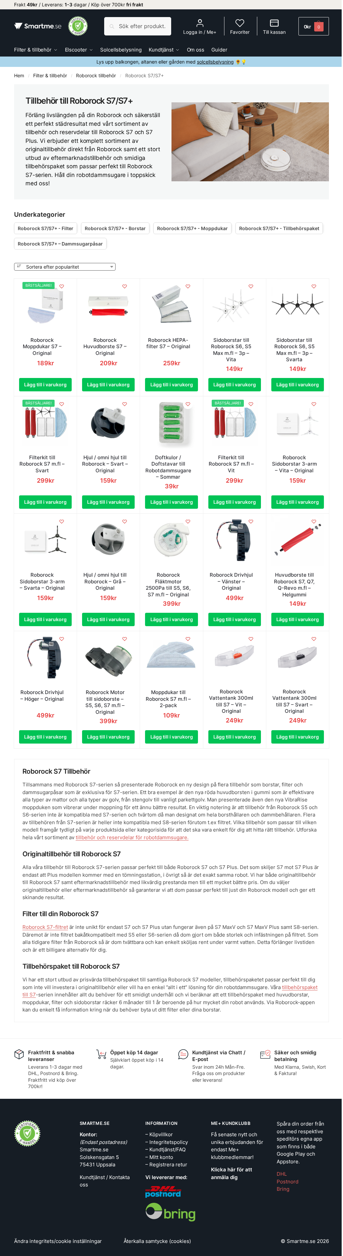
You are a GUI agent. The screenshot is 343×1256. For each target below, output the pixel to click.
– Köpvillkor (159, 1134)
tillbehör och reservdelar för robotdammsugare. (132, 837)
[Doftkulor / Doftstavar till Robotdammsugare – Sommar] (171, 422)
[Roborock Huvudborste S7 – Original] (108, 305)
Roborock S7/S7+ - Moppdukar (192, 228)
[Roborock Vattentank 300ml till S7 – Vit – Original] (234, 657)
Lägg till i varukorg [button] (45, 384)
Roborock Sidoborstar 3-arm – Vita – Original (294, 464)
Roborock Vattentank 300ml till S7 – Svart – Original (294, 701)
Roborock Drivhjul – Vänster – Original (231, 581)
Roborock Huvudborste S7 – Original (105, 346)
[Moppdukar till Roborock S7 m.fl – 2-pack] (171, 657)
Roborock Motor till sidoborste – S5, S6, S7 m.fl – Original (105, 702)
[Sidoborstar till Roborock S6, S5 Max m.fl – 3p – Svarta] (297, 305)
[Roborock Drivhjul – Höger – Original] (45, 657)
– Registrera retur (166, 1164)
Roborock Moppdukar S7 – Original (42, 346)
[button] (313, 26)
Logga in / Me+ (199, 32)
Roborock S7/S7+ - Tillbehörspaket (279, 228)
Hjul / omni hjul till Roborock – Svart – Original (105, 464)
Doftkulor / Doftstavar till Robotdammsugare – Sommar (168, 467)
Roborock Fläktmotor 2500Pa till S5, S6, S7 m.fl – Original (168, 585)
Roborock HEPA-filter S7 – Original (168, 343)
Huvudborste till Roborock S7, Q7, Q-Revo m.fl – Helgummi (294, 585)
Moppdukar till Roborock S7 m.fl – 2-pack (168, 698)
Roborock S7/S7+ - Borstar (115, 228)
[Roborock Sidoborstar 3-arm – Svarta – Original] (45, 540)
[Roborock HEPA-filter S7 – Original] (171, 305)
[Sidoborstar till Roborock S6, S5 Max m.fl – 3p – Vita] (234, 305)
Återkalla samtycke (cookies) (157, 1241)
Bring (283, 1189)
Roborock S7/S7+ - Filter (45, 228)
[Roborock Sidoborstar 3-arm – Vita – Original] (297, 422)
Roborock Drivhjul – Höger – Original (42, 695)
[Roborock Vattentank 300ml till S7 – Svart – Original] (297, 657)
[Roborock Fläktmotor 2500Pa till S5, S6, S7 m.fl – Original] (171, 540)
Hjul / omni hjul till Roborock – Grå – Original (105, 581)
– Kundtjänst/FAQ (165, 1149)
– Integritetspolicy (166, 1142)
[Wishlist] (62, 286)
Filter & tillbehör (50, 75)
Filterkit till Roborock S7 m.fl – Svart (42, 464)
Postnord (287, 1181)
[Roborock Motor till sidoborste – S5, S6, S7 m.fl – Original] (108, 657)
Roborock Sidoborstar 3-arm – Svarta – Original (42, 581)
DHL (282, 1174)
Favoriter (240, 32)
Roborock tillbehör (96, 75)
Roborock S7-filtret (45, 927)
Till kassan (274, 32)
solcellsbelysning (215, 62)
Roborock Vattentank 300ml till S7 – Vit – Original (231, 701)
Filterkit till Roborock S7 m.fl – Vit (231, 464)
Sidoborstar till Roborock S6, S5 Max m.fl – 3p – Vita (231, 350)
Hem (19, 75)
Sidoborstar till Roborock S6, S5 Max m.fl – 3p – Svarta (294, 350)
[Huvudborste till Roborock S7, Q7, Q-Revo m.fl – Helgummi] (297, 540)
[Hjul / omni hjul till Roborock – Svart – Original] (108, 422)
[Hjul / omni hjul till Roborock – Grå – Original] (108, 540)
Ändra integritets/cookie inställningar (58, 1241)
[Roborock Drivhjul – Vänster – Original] (234, 540)
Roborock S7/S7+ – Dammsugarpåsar (60, 244)
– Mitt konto (159, 1157)
